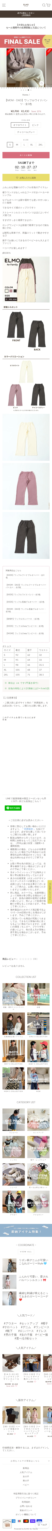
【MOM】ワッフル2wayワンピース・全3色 (25, 633)
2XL (41, 144)
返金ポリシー (26, 1510)
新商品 (26, 1468)
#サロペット (10, 1327)
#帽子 (44, 1323)
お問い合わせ (26, 1506)
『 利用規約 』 (38, 702)
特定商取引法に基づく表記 (26, 1493)
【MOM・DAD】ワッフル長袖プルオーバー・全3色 (26, 610)
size (26, 140)
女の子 (26, 1476)
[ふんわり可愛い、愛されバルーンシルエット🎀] (9, 1282)
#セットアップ (29, 1323)
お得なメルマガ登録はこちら (25, 1461)
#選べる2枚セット (26, 1338)
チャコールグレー (26, 132)
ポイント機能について (26, 1514)
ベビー (26, 1485)
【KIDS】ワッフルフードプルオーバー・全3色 (25, 576)
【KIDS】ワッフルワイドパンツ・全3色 (23, 594)
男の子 (26, 1480)
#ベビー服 (41, 1334)
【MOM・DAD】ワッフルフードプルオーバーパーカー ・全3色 (26, 586)
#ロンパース (26, 1330)
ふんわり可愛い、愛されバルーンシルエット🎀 (33, 1278)
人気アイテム (26, 1472)
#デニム (26, 1327)
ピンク (35, 125)
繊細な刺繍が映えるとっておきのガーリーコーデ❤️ (33, 1296)
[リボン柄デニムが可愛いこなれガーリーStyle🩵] (9, 1265)
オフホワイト (20, 125)
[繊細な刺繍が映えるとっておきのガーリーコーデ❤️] (9, 1298)
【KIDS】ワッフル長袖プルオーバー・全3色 (25, 602)
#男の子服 (10, 1334)
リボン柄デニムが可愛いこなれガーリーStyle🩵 (33, 1261)
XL (31, 144)
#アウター (10, 1323)
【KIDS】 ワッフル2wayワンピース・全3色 (25, 626)
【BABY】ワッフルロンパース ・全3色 (22, 619)
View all (26, 1252)
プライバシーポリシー (26, 1498)
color (26, 120)
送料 (17, 114)
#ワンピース (41, 1327)
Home (25, 95)
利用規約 (26, 1502)
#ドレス (42, 1330)
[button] (26, 177)
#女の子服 (26, 1334)
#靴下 (9, 1330)
